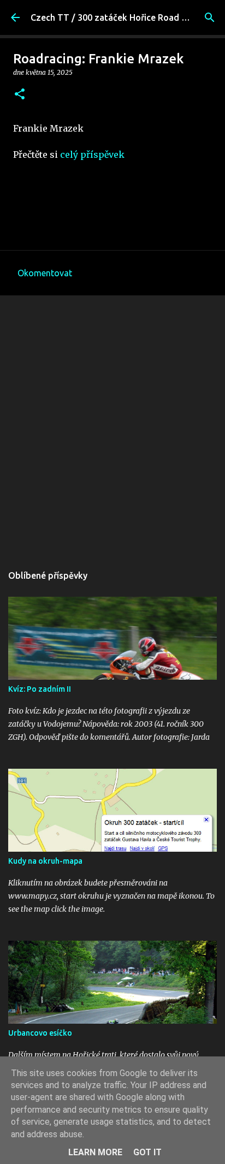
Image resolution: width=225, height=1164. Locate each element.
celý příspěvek (92, 154)
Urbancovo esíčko (40, 1033)
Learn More (95, 1152)
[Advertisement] (112, 424)
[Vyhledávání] (209, 17)
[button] (19, 94)
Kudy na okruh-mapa (45, 861)
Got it (147, 1152)
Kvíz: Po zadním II (39, 689)
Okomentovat (44, 273)
